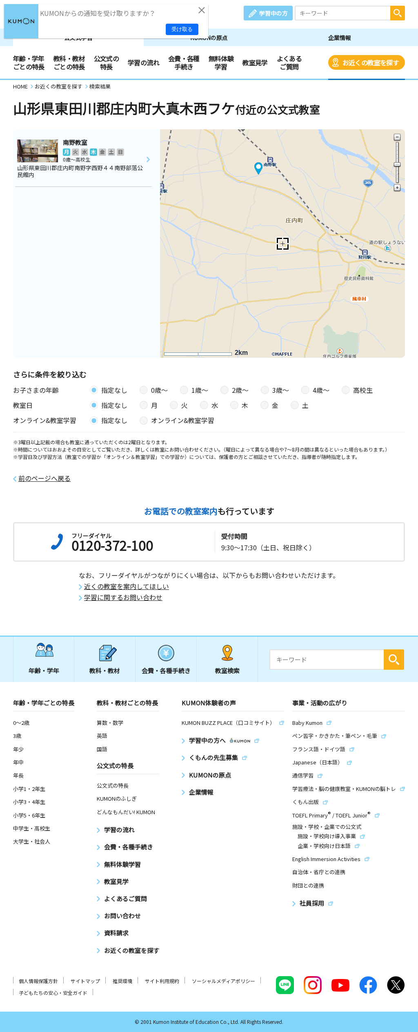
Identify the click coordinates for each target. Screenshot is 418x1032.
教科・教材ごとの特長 (69, 62)
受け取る (182, 29)
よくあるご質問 (289, 62)
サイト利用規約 (162, 980)
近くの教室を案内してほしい (126, 586)
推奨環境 (122, 980)
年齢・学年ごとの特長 (28, 62)
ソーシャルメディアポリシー (223, 980)
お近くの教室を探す (370, 62)
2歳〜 (240, 390)
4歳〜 (321, 390)
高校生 (363, 390)
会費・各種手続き (184, 62)
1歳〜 (199, 390)
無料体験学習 (221, 62)
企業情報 (339, 37)
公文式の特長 (106, 62)
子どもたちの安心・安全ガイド (53, 992)
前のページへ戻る (44, 478)
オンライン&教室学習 (182, 420)
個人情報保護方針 (38, 980)
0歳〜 (159, 390)
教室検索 (227, 670)
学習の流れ (143, 62)
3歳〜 (280, 390)
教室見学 (254, 62)
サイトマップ (85, 980)
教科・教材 (104, 670)
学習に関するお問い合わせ (123, 597)
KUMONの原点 (209, 37)
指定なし (114, 390)
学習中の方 (273, 13)
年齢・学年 (44, 670)
